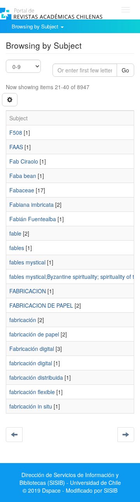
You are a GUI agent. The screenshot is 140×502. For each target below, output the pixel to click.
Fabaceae (21, 190)
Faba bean (22, 176)
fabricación (22, 320)
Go (125, 70)
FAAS (16, 147)
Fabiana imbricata (31, 204)
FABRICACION (27, 291)
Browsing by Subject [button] (36, 26)
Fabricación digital (31, 348)
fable (15, 233)
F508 (15, 132)
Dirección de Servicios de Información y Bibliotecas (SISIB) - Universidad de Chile (70, 478)
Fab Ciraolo (23, 161)
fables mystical (27, 262)
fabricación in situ (30, 406)
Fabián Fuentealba (32, 219)
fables (16, 248)
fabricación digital (30, 363)
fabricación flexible (32, 392)
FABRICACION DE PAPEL (41, 305)
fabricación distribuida (36, 377)
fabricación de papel (34, 334)
